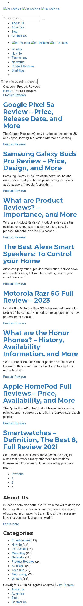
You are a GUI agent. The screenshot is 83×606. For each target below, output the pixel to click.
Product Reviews (23, 66)
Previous (17, 474)
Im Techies (19, 549)
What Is (17, 49)
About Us (18, 23)
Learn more (11, 524)
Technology (19, 57)
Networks (18, 62)
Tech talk (18, 570)
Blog (15, 31)
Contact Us (19, 36)
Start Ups (18, 70)
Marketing (18, 553)
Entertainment (21, 540)
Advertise (18, 27)
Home (7, 91)
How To (17, 53)
